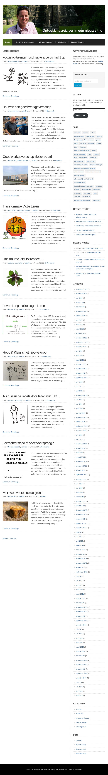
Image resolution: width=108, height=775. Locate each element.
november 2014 (81, 444)
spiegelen (99, 186)
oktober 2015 (80, 422)
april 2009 (79, 696)
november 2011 (81, 563)
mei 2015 (79, 439)
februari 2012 (80, 550)
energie (99, 136)
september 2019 (81, 342)
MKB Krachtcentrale (80, 157)
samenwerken (78, 172)
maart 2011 (80, 594)
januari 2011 (80, 603)
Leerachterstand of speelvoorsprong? (28, 443)
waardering (96, 200)
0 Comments (49, 61)
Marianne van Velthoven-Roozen (87, 266)
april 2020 (79, 325)
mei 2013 (79, 488)
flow (85, 140)
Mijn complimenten (46, 42)
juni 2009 (79, 687)
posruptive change (23, 210)
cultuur (93, 133)
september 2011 (81, 572)
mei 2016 (79, 404)
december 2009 (81, 660)
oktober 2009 (80, 669)
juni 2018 (79, 382)
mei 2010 (79, 638)
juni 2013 (79, 484)
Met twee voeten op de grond (22, 493)
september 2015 (81, 426)
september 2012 (81, 523)
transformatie (86, 189)
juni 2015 (79, 435)
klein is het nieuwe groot (82, 150)
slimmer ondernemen (93, 172)
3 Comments (55, 210)
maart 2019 (80, 360)
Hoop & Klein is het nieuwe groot (25, 352)
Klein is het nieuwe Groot (24, 42)
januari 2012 (80, 554)
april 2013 (79, 492)
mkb (89, 154)
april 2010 (79, 643)
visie (95, 193)
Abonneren (80, 116)
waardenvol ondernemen (82, 200)
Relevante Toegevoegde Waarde (84, 168)
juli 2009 (79, 682)
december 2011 (81, 559)
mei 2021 (79, 298)
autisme (11, 263)
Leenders (79, 259)
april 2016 (79, 408)
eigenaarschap (79, 136)
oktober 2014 (80, 448)
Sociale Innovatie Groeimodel (83, 186)
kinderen (83, 147)
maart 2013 (80, 497)
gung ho (83, 143)
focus (91, 140)
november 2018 (81, 369)
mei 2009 (79, 691)
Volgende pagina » (9, 539)
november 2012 (81, 514)
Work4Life (62, 42)
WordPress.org (81, 754)
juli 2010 (79, 629)
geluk (76, 143)
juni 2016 (79, 400)
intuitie (99, 143)
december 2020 (81, 311)
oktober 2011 (80, 567)
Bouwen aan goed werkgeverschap (27, 107)
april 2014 (79, 453)
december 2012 (81, 510)
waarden (77, 196)
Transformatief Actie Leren (21, 206)
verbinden (97, 189)
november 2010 (81, 612)
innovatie (91, 143)
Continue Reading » (11, 96)
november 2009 (81, 665)
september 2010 (81, 621)
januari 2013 (80, 506)
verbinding (77, 193)
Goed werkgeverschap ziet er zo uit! (27, 157)
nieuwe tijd (12, 160)
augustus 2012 (81, 528)
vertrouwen (87, 193)
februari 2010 (80, 651)
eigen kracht (90, 136)
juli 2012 (79, 532)
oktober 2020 (80, 316)
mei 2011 (79, 585)
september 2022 (81, 289)
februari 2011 (80, 598)
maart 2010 (80, 647)
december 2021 (81, 294)
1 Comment (58, 160)
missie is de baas (79, 154)
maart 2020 (80, 329)
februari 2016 (80, 413)
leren (93, 150)
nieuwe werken (79, 161)
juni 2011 (79, 581)
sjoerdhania (80, 273)
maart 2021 (80, 302)
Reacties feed (81, 749)
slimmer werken (14, 111)
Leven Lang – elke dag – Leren (24, 306)
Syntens (77, 189)
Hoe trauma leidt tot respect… (23, 259)
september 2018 (81, 378)
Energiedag (78, 140)
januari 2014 (80, 457)
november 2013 (81, 466)
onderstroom (91, 161)
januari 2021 (80, 307)
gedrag (98, 140)
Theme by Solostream (75, 769)
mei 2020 (79, 320)
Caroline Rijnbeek (77, 42)
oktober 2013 (80, 470)
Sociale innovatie (79, 182)
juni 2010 (79, 634)
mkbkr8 (96, 154)
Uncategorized (13, 61)
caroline (24, 61)
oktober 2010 (80, 616)
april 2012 (79, 541)
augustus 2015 (81, 431)
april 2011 (79, 590)
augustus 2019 (81, 347)
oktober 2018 (80, 373)
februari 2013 (80, 501)
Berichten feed (81, 745)
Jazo (75, 147)
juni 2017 (79, 386)
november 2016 (81, 395)
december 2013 (81, 461)
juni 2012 (79, 537)
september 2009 (81, 674)
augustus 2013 (81, 479)
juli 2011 (79, 576)
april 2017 (79, 391)
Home (7, 42)
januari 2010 (80, 656)
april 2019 (79, 355)
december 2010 (81, 607)
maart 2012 (80, 545)
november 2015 (81, 417)
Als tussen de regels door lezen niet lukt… (31, 396)
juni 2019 (79, 351)
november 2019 (81, 338)
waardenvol (86, 196)
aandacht (77, 133)
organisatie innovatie (80, 165)
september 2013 (81, 475)
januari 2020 (80, 333)
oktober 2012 (80, 519)
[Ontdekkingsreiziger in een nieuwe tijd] (54, 33)
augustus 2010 (81, 625)
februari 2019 (80, 364)
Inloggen (79, 740)
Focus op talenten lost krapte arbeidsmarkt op (34, 57)
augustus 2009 (81, 678)
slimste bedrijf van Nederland (83, 179)
